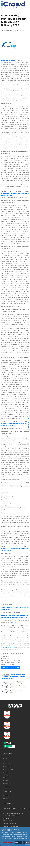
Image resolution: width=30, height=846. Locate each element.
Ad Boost (6, 798)
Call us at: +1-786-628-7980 (10, 823)
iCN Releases (7, 783)
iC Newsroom (7, 763)
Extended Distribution (18, 674)
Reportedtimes (13, 676)
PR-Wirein (5, 676)
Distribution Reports (8, 769)
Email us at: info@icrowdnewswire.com (12, 820)
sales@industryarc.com (10, 647)
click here (13, 622)
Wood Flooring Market (8, 60)
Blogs (5, 761)
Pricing (6, 772)
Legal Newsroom (8, 766)
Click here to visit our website (10, 667)
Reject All (18, 842)
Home (5, 758)
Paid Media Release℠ (8, 795)
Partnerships (7, 775)
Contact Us (6, 780)
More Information (8, 842)
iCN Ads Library (7, 786)
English (11, 678)
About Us (6, 777)
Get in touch (6, 818)
